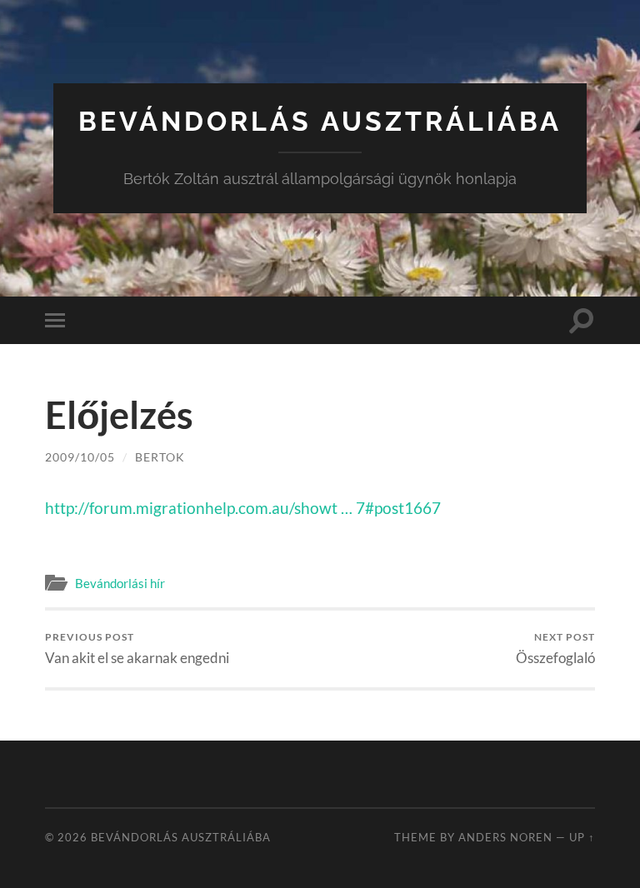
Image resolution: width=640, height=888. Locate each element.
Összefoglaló (555, 648)
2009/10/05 (80, 457)
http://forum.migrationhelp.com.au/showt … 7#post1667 (243, 507)
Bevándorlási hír (120, 583)
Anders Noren (505, 837)
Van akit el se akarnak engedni (137, 648)
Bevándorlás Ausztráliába (320, 121)
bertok (160, 457)
